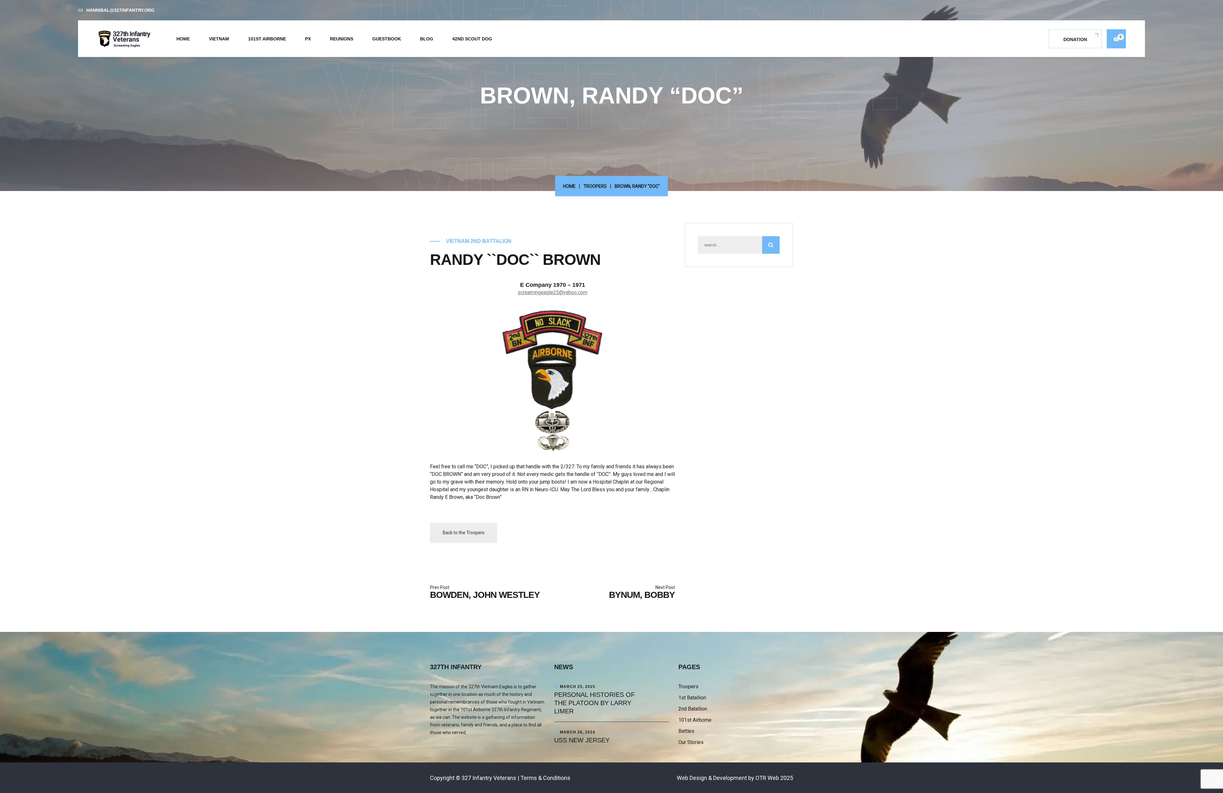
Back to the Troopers (463, 532)
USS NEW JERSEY (582, 740)
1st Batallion (692, 698)
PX (308, 38)
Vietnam (219, 38)
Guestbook (386, 38)
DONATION (1075, 39)
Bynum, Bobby (642, 595)
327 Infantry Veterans (488, 778)
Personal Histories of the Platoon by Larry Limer (594, 703)
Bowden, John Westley (485, 595)
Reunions (341, 38)
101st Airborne (267, 38)
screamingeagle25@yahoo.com (552, 292)
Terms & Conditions (545, 778)
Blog (426, 38)
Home (183, 38)
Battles (686, 731)
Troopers (595, 186)
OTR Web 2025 (774, 778)
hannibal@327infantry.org (120, 10)
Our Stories (691, 742)
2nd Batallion (692, 709)
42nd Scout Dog (472, 38)
